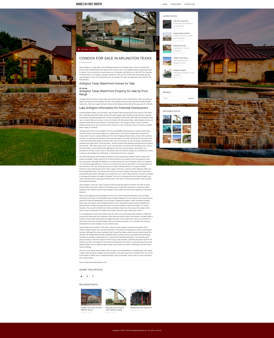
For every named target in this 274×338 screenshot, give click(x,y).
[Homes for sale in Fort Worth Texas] (91, 297)
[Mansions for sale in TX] (141, 297)
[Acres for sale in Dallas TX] (177, 139)
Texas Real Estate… (182, 33)
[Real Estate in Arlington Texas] (177, 129)
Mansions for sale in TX (141, 308)
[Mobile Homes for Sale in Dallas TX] (186, 129)
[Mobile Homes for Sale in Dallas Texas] (167, 139)
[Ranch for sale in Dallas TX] (186, 139)
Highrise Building (86, 62)
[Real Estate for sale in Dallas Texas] (167, 129)
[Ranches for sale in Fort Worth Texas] (116, 297)
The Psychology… (181, 21)
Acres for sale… (181, 58)
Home (164, 4)
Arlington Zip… (180, 46)
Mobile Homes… (180, 70)
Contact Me (189, 4)
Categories (176, 4)
